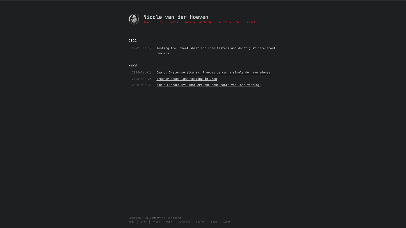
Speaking (204, 22)
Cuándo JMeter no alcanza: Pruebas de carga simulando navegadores (213, 72)
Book (237, 22)
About (251, 22)
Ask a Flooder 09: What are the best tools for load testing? (208, 85)
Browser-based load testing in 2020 (186, 79)
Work (188, 22)
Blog (159, 22)
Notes (174, 22)
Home (146, 22)
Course (222, 22)
